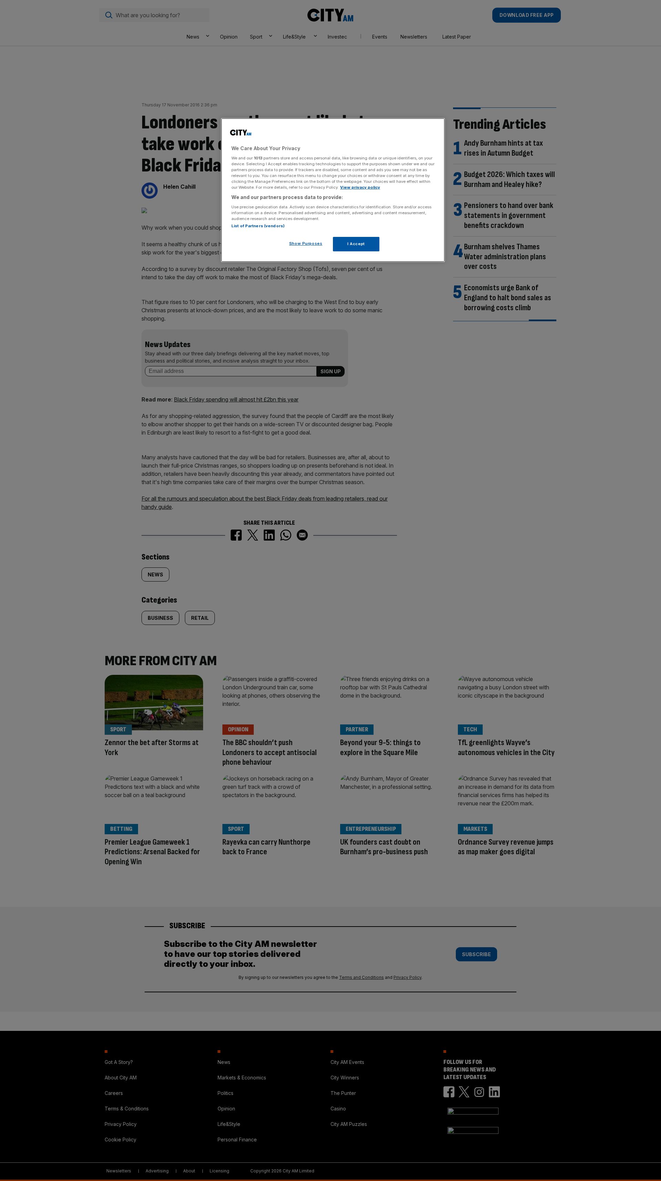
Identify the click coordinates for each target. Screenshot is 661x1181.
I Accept (356, 243)
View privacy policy (360, 187)
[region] (333, 190)
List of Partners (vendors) (258, 225)
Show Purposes (305, 243)
